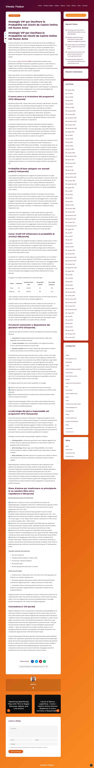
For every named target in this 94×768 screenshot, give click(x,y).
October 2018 (71, 180)
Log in (67, 446)
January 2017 (71, 254)
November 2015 (71, 302)
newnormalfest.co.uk (71, 393)
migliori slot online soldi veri (73, 383)
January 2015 (71, 337)
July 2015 (69, 316)
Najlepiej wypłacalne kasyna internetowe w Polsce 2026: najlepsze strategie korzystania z (76, 39)
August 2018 (70, 187)
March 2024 (70, 160)
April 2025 (70, 146)
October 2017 (71, 222)
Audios (56, 5)
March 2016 (70, 288)
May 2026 (70, 100)
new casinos (69, 390)
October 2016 (71, 264)
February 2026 (71, 111)
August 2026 (70, 90)
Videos (62, 5)
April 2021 (70, 166)
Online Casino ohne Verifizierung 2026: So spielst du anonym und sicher (76, 47)
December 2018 (71, 173)
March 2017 (70, 247)
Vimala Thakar (15, 6)
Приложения (69, 432)
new (67, 386)
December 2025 (72, 118)
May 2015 (69, 323)
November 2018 (71, 177)
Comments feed (70, 453)
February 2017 (71, 250)
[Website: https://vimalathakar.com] (33, 688)
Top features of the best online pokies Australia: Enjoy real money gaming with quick (76, 54)
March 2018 (70, 205)
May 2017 (69, 240)
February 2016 (71, 292)
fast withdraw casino (71, 376)
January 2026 (71, 114)
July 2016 (69, 274)
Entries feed (69, 449)
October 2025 (71, 125)
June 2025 (70, 139)
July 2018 (69, 191)
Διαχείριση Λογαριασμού (72, 421)
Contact (85, 5)
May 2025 (70, 142)
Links (79, 5)
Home (40, 5)
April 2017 (70, 243)
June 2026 (70, 97)
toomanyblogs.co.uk (71, 407)
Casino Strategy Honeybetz (73, 369)
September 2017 (72, 226)
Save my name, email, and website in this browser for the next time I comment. (29, 747)
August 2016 (70, 271)
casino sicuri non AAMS (24, 61)
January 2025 (71, 153)
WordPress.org (70, 456)
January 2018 (71, 212)
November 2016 (71, 261)
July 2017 (69, 233)
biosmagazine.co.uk (71, 359)
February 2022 (71, 163)
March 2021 (70, 170)
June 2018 (70, 194)
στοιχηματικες (69, 428)
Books (74, 5)
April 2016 (70, 285)
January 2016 (71, 295)
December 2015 (71, 299)
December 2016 (71, 257)
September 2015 (72, 309)
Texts (68, 5)
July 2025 (70, 135)
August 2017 (70, 229)
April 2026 (70, 104)
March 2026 (70, 107)
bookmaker (69, 362)
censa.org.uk (69, 372)
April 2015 (70, 327)
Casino (67, 365)
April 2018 (70, 201)
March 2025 (70, 149)
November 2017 (71, 219)
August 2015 (70, 313)
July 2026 (70, 93)
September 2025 (72, 128)
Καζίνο (67, 425)
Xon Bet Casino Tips (71, 418)
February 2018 (71, 208)
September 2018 (72, 184)
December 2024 (72, 156)
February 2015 (71, 334)
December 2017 (71, 215)
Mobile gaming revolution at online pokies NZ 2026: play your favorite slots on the (76, 61)
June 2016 (70, 278)
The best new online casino (73, 404)
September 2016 (72, 268)
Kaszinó (68, 379)
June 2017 (70, 236)
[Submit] (84, 15)
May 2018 (69, 198)
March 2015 (70, 330)
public (67, 397)
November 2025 (71, 121)
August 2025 (70, 132)
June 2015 (70, 320)
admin (33, 684)
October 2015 (71, 306)
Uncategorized (14, 15)
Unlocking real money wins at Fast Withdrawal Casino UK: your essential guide (76, 32)
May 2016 (69, 281)
